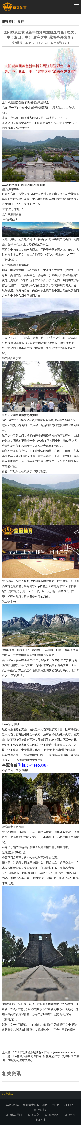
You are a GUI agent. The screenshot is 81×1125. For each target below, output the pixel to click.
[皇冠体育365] (14, 6)
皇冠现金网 (52, 1115)
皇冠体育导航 (14, 1115)
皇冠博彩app (32, 586)
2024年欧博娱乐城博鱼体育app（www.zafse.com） (44, 1052)
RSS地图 (68, 1105)
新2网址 (40, 1119)
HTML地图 (40, 1110)
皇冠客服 (69, 1115)
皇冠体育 (33, 1115)
